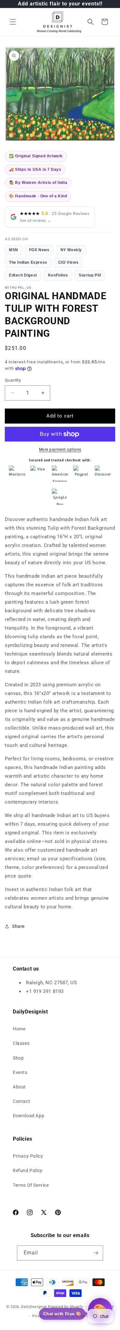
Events (20, 1072)
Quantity (13, 380)
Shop (18, 1058)
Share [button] (18, 926)
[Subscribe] (96, 1252)
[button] (13, 22)
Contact (21, 1101)
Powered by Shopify (65, 1306)
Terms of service (79, 1316)
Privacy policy (44, 1316)
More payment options (60, 449)
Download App (28, 1115)
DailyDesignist (34, 1306)
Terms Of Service (31, 1185)
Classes (21, 1043)
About (19, 1086)
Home (19, 1028)
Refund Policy (28, 1170)
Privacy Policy (28, 1156)
